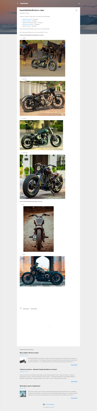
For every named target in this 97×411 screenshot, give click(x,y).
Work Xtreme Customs (28, 24)
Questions (24, 3)
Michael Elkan (51, 407)
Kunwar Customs (27, 21)
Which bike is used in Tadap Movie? (30, 386)
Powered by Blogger (49, 404)
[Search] (79, 4)
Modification (26, 308)
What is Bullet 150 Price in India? (29, 353)
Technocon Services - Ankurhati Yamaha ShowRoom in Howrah (38, 369)
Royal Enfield (34, 308)
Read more (74, 365)
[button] (76, 10)
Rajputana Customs (27, 19)
